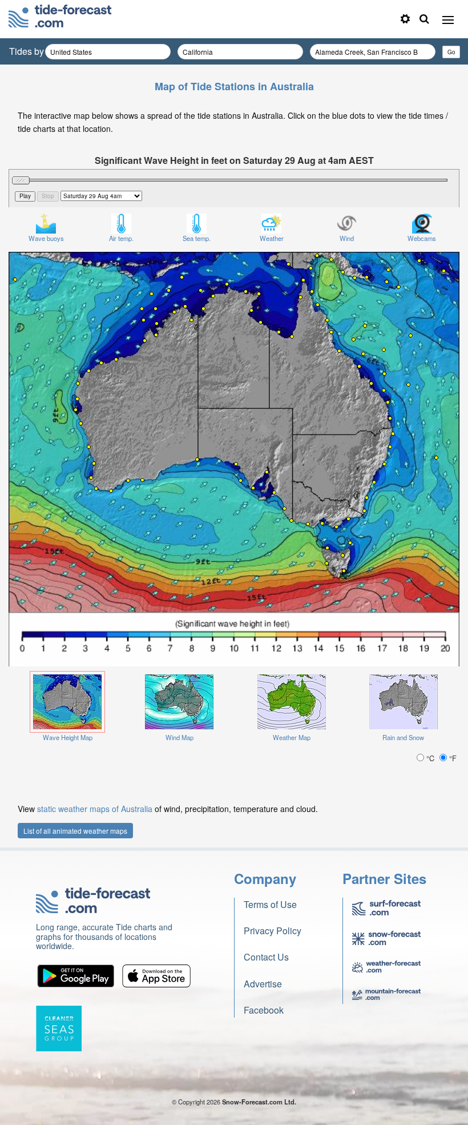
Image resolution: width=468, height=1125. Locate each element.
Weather (272, 238)
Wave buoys (46, 238)
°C (430, 758)
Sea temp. (197, 238)
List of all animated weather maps (75, 830)
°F (452, 758)
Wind (347, 238)
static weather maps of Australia (94, 808)
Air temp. (121, 238)
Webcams (422, 238)
